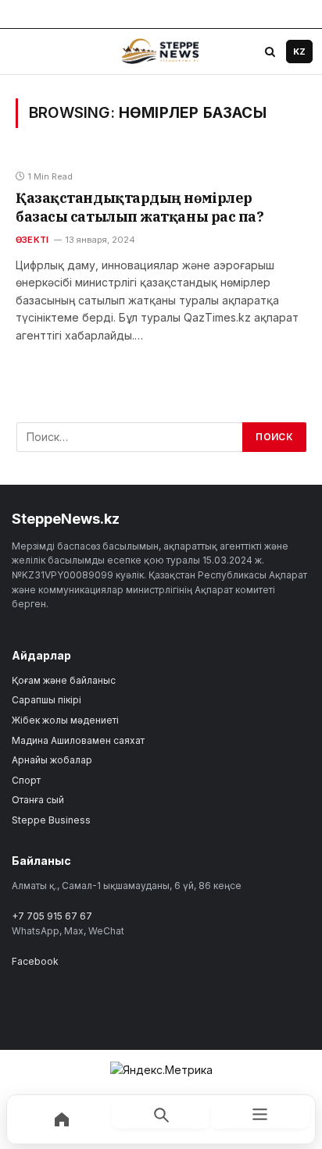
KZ (299, 51)
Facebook (35, 961)
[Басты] (62, 1119)
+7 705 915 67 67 (52, 916)
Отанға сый (38, 800)
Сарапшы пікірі (46, 700)
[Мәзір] (259, 1114)
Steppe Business (51, 820)
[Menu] (24, 51)
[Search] (269, 51)
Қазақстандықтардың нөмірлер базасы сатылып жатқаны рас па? (140, 207)
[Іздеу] (161, 1114)
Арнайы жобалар (52, 760)
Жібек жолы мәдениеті (65, 720)
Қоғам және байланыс (64, 680)
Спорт (26, 780)
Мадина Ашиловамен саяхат (78, 740)
